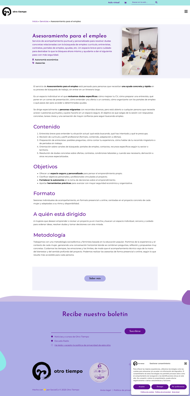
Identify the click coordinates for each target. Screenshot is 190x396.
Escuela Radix (61, 341)
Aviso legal (175, 392)
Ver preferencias (178, 387)
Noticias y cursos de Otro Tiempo (71, 336)
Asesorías (40, 63)
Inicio (35, 21)
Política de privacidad (163, 392)
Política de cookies (147, 392)
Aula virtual (113, 3)
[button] (186, 363)
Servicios (44, 21)
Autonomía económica (46, 60)
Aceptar (142, 387)
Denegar (160, 387)
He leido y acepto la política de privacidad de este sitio (83, 345)
